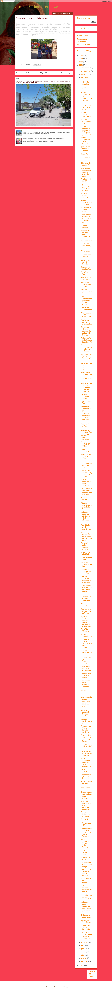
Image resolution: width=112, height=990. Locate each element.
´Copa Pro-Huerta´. (85, 605)
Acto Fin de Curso (85, 273)
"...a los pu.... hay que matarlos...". (86, 425)
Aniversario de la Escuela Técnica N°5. (86, 340)
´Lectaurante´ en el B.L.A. (86, 499)
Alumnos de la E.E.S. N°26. (86, 456)
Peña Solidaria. (85, 450)
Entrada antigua (66, 73)
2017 (81, 62)
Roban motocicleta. (86, 635)
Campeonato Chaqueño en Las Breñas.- (86, 873)
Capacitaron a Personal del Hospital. (86, 865)
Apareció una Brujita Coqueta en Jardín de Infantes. (86, 387)
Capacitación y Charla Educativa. (86, 777)
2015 (81, 965)
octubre (84, 74)
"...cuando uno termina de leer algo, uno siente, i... (86, 244)
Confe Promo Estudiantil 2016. (86, 107)
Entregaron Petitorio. (85, 788)
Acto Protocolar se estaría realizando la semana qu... (86, 762)
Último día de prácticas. (86, 83)
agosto (84, 942)
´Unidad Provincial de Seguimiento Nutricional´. (86, 97)
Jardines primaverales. (86, 292)
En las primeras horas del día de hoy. (86, 889)
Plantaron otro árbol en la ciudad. (86, 322)
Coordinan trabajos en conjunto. (86, 572)
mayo (83, 952)
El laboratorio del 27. (86, 180)
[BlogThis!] (36, 65)
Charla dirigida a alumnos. (85, 814)
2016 (81, 65)
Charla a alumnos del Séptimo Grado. (86, 464)
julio (83, 945)
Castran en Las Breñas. (86, 268)
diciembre (85, 68)
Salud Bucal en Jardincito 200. (85, 157)
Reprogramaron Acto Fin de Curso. (86, 611)
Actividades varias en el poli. (86, 409)
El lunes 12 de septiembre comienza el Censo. (86, 738)
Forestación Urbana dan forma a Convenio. (86, 598)
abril (83, 955)
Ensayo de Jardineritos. (86, 309)
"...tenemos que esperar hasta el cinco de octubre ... (86, 172)
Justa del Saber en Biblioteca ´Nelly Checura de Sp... (86, 517)
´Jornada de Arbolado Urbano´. (85, 149)
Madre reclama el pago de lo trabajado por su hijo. (86, 131)
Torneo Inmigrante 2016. (86, 692)
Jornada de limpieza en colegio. (86, 284)
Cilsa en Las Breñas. (85, 227)
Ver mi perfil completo (86, 44)
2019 (81, 56)
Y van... (18, 78)
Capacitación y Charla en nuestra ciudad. (86, 660)
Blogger (66, 986)
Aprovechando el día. (86, 403)
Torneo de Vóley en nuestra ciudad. (85, 546)
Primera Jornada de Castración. (86, 114)
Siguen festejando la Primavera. (86, 202)
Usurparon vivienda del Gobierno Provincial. (86, 935)
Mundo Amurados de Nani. (86, 122)
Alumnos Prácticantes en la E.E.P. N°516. (86, 506)
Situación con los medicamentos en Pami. (86, 366)
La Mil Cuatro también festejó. (86, 396)
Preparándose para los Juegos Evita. (86, 897)
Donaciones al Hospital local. (86, 852)
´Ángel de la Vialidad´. (85, 553)
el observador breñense (36, 6)
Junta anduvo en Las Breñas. (86, 195)
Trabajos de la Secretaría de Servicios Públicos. (86, 492)
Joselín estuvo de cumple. (86, 278)
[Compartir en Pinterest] (40, 65)
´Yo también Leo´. (86, 88)
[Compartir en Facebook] (39, 65)
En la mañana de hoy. (86, 558)
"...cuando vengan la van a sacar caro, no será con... (86, 536)
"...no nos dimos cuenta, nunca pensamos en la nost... (86, 621)
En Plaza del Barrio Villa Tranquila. (86, 927)
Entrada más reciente (23, 73)
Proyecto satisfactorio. (86, 652)
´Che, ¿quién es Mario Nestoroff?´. (86, 315)
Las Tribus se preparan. (86, 770)
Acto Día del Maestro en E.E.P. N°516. (86, 669)
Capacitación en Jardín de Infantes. (86, 753)
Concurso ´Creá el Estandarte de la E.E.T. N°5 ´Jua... (86, 331)
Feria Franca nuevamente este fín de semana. (86, 589)
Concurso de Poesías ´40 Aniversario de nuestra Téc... (86, 218)
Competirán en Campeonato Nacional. (86, 822)
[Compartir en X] (37, 65)
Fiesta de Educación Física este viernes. (86, 187)
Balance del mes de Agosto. (85, 262)
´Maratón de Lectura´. (86, 164)
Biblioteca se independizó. (86, 746)
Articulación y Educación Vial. (86, 564)
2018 (81, 59)
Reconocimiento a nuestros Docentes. (86, 684)
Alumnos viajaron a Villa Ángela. (85, 141)
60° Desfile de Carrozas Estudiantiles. (86, 357)
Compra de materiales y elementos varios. (86, 474)
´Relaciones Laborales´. (86, 916)
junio (83, 949)
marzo (84, 958)
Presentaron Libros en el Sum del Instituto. (86, 729)
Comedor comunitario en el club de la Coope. (86, 348)
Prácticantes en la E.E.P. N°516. (86, 444)
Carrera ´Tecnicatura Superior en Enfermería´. (86, 580)
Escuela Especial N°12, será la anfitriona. (86, 713)
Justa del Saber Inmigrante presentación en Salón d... (86, 907)
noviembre (86, 71)
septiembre (86, 77)
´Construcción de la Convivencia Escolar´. (86, 254)
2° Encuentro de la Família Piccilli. (86, 209)
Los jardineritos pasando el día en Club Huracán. (86, 301)
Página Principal (45, 73)
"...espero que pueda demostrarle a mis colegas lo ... (86, 643)
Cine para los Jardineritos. (86, 431)
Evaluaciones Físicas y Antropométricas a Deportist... (86, 832)
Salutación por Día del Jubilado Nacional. (86, 417)
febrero (84, 961)
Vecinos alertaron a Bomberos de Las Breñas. (86, 843)
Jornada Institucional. (86, 721)
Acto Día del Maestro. (86, 630)
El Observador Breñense (84, 40)
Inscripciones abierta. (86, 783)
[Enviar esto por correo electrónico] (34, 65)
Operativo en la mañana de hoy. (86, 676)
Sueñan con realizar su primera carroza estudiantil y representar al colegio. (43, 138)
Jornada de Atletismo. (86, 921)
